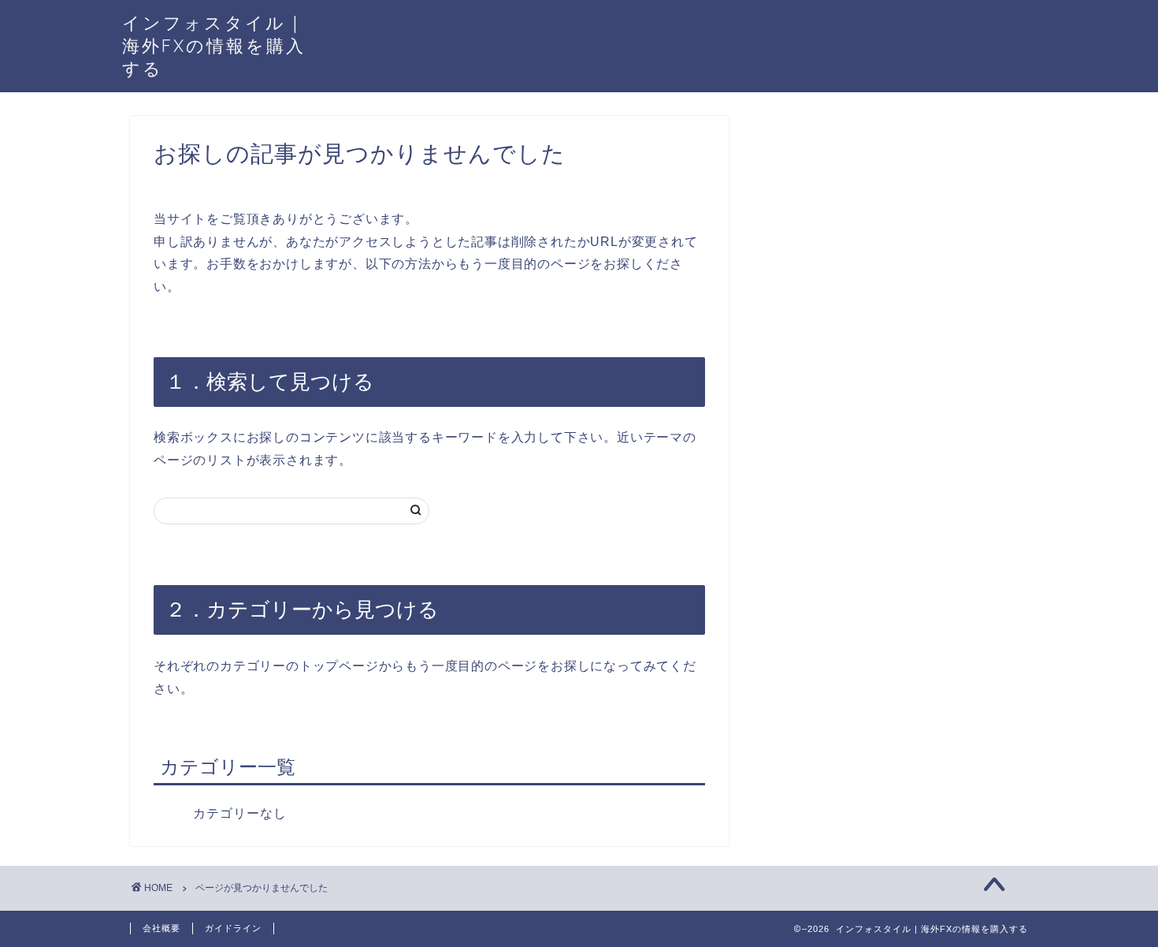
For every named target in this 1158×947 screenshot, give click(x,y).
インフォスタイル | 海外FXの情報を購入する (214, 45)
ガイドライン (233, 928)
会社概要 (161, 928)
